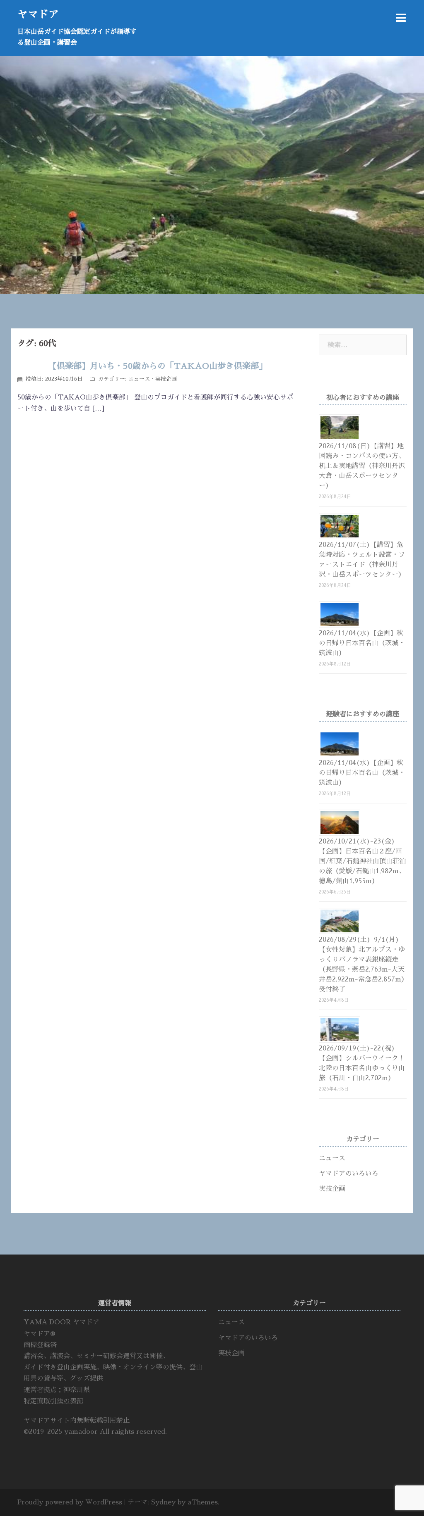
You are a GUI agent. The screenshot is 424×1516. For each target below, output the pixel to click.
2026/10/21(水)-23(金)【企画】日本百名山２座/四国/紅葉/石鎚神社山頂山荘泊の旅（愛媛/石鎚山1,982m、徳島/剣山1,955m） (362, 861)
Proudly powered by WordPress (69, 1502)
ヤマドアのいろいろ (348, 1173)
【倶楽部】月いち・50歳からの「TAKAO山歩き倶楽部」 (157, 366)
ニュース (139, 379)
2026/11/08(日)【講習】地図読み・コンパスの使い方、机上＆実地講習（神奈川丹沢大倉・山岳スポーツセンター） (362, 466)
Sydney (163, 1502)
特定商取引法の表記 (53, 1401)
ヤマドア (38, 14)
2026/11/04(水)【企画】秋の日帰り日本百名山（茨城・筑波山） (362, 643)
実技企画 (166, 379)
